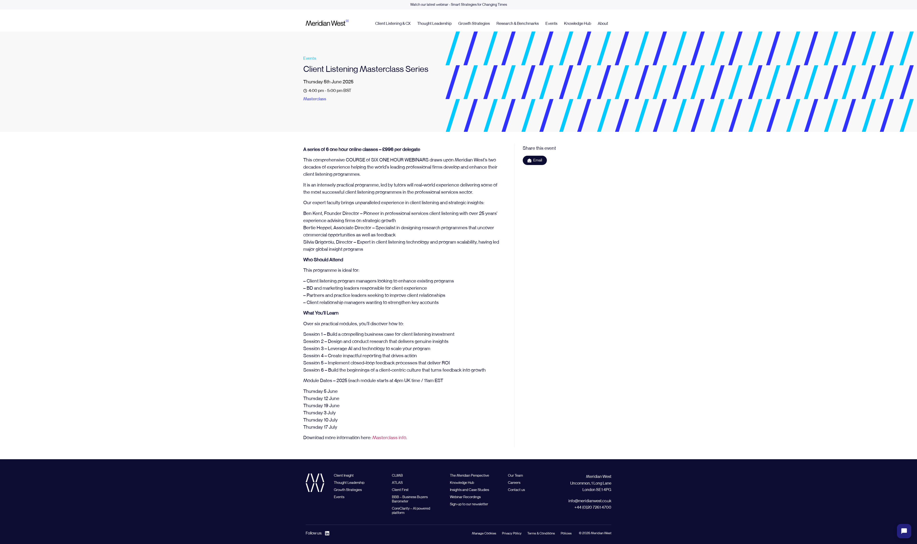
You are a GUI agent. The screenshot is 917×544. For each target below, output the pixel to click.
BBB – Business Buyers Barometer (410, 499)
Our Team (515, 475)
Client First (400, 490)
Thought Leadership (434, 24)
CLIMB (397, 475)
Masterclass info (389, 437)
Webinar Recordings (465, 497)
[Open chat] (904, 531)
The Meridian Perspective (469, 475)
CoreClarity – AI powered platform (411, 511)
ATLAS (397, 483)
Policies (566, 533)
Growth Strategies (474, 24)
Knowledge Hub (577, 24)
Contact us (516, 490)
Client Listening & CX (393, 24)
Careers (514, 483)
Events (551, 24)
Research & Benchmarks (517, 24)
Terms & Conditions (541, 533)
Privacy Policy (512, 533)
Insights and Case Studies (469, 490)
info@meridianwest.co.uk (589, 501)
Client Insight (344, 475)
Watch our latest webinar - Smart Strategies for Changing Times (458, 4)
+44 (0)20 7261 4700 (592, 508)
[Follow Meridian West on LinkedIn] (327, 533)
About (603, 24)
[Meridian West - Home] (327, 24)
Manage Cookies (484, 533)
